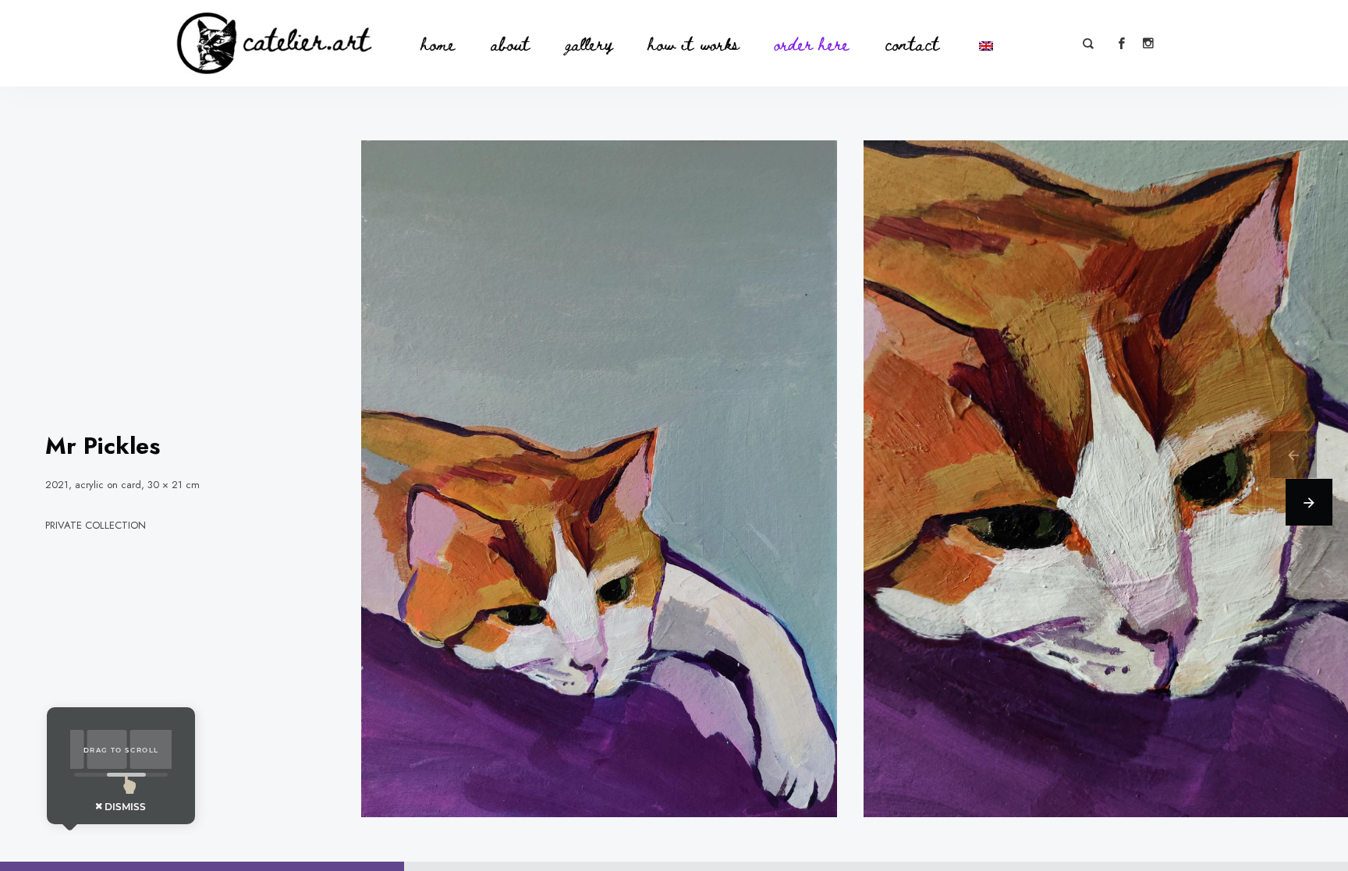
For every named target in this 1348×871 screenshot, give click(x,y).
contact (912, 43)
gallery (589, 43)
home (438, 43)
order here (812, 43)
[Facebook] (1121, 43)
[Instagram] (1147, 43)
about (510, 43)
